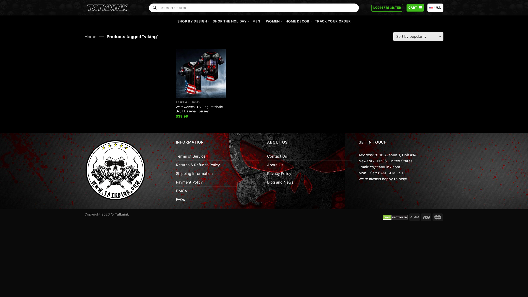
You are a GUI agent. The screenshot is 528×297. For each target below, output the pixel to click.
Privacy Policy (279, 173)
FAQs (180, 199)
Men (256, 21)
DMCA (181, 191)
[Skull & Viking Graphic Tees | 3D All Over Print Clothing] (107, 7)
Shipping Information (194, 173)
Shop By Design (192, 21)
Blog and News (280, 182)
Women (273, 21)
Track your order (333, 21)
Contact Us (277, 156)
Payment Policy (189, 182)
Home (90, 36)
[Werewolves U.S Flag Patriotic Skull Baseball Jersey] (201, 73)
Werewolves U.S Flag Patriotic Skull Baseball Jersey (199, 109)
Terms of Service (190, 156)
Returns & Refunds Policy (198, 165)
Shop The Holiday (230, 21)
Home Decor (297, 21)
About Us (275, 165)
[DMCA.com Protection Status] (395, 217)
